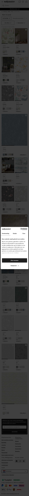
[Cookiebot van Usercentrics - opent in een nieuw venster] (20, 229)
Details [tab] (15, 233)
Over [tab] (24, 233)
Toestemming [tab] (5, 233)
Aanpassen (14, 265)
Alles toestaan (14, 260)
